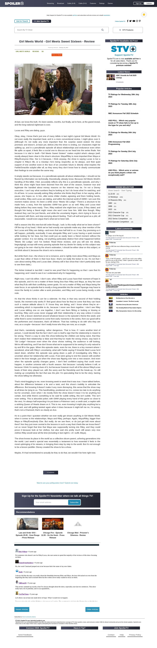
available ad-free (132, 59)
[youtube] (133, 21)
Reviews (35, 51)
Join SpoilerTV (42, 21)
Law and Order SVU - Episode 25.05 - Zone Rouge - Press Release (27, 535)
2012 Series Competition (118, 219)
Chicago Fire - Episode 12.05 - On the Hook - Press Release (52, 535)
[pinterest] (140, 21)
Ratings (101, 3)
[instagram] (137, 21)
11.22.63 (111, 194)
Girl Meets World (23, 51)
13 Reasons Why (115, 200)
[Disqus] (56, 574)
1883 (110, 203)
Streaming (50, 3)
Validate (149, 3)
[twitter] (130, 21)
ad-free (75, 15)
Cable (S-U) (83, 3)
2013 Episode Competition (118, 222)
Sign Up (138, 3)
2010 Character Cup (116, 212)
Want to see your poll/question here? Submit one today (57, 483)
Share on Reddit (57, 55)
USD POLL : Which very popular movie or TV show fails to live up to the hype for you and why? (123, 123)
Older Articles (92, 609)
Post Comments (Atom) (29, 617)
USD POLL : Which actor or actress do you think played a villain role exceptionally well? (123, 172)
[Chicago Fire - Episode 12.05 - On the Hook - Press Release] (52, 530)
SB (42, 51)
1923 (110, 209)
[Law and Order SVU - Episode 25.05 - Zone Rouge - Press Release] (27, 530)
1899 (110, 206)
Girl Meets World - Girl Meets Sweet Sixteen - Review (57, 41)
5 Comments (50, 472)
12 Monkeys (113, 197)
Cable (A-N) (71, 3)
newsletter (107, 15)
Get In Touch (22, 21)
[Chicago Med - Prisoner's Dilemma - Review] (78, 530)
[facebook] (128, 21)
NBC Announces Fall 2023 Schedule (123, 113)
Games (110, 3)
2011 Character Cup (116, 216)
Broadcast (60, 3)
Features (93, 3)
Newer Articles (22, 609)
